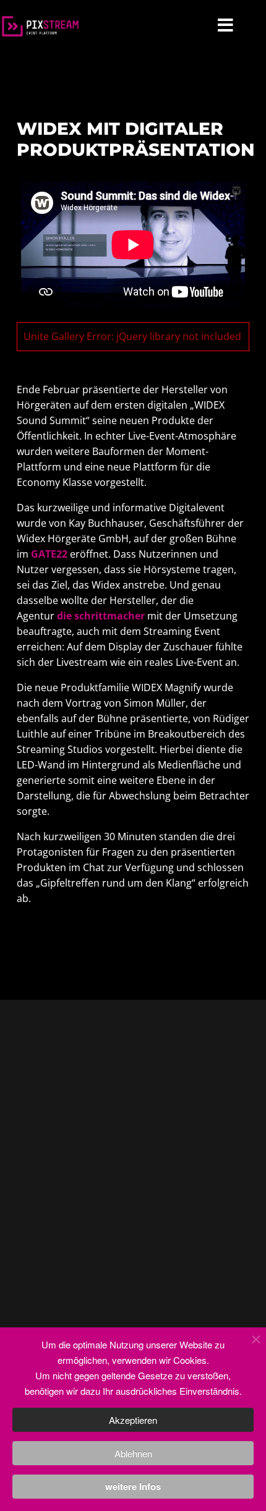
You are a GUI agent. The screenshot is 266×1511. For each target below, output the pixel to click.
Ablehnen (133, 1453)
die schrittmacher (101, 616)
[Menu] (226, 26)
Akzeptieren (133, 1419)
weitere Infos (133, 1486)
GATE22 (49, 554)
